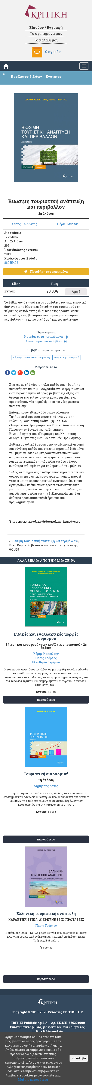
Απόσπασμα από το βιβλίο (43, 341)
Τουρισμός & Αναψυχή (66, 357)
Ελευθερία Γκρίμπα (46, 662)
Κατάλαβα (78, 1058)
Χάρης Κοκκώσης (24, 224)
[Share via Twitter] (13, 372)
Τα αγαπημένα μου (46, 33)
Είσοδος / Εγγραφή (46, 27)
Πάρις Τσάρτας (68, 224)
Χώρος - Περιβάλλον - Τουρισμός (31, 357)
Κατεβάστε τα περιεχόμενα (43, 336)
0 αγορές (53, 51)
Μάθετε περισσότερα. (33, 1080)
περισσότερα (46, 700)
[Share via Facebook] (7, 372)
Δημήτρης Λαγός (46, 786)
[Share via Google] (20, 372)
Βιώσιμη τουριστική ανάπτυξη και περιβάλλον (43, 541)
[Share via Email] (32, 372)
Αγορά (76, 292)
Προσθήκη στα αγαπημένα (49, 272)
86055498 (11, 263)
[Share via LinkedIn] (26, 372)
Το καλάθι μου (46, 40)
